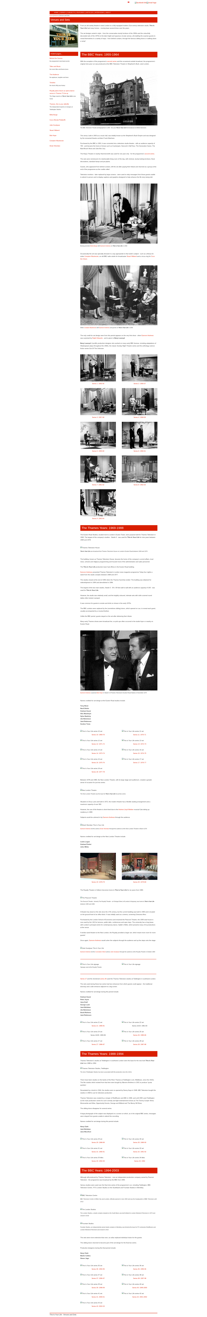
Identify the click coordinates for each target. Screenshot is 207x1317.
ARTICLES (89, 12)
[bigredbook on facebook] (141, 3)
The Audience (54, 74)
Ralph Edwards (97, 338)
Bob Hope (53, 135)
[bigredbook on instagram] (131, 3)
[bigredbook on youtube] (128, 3)
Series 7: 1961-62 (98, 485)
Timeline (52, 82)
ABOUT (108, 12)
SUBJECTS (71, 12)
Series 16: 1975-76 (98, 762)
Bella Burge (53, 115)
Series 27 (83, 979)
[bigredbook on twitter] (134, 3)
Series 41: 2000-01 (98, 1297)
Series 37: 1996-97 (98, 1278)
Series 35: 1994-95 (98, 1269)
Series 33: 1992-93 (98, 1161)
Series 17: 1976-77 (139, 762)
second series (112, 61)
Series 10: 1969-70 (98, 735)
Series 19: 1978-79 (98, 882)
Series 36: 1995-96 (139, 1269)
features (56, 15)
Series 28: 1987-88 (139, 1044)
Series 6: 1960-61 (140, 451)
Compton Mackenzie (57, 141)
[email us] (151, 3)
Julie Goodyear (55, 125)
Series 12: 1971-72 (98, 744)
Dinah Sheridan (55, 146)
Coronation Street (100, 952)
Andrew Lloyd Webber (126, 809)
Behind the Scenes (56, 58)
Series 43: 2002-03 (98, 1306)
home (51, 15)
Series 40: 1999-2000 (139, 1287)
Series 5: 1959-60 (98, 451)
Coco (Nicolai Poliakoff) (57, 120)
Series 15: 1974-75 (139, 753)
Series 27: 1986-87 (98, 1044)
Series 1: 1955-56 (98, 383)
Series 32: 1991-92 (139, 1152)
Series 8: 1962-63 (140, 485)
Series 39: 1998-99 (98, 1287)
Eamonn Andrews (105, 246)
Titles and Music (55, 66)
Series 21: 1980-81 (98, 1026)
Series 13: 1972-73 (139, 744)
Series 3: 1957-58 (98, 417)
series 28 (103, 979)
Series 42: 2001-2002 (139, 1297)
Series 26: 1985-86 (139, 1035)
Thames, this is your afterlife (59, 104)
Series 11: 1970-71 (139, 735)
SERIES (63, 12)
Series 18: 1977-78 (98, 772)
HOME (56, 12)
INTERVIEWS (99, 12)
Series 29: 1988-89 (98, 1142)
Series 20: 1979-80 (139, 882)
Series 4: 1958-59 (140, 417)
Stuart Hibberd (55, 130)
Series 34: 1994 (139, 1161)
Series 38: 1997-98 (139, 1278)
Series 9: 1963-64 (98, 518)
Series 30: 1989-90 (139, 1142)
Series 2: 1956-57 (140, 383)
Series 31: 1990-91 (98, 1152)
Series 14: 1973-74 (98, 753)
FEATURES (80, 12)
